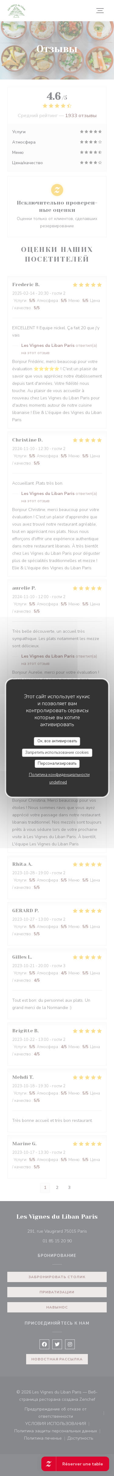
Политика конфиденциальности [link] (59, 774)
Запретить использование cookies (57, 752)
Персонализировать (57, 763)
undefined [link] (58, 782)
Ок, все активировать (57, 741)
